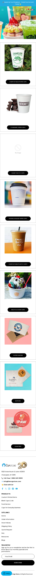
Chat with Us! (8, 485)
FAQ (3, 533)
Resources (5, 537)
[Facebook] (3, 488)
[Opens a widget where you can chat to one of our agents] (6, 573)
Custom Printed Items (9, 497)
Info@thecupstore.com (12, 481)
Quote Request (7, 530)
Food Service (6, 504)
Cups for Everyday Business (11, 508)
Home (4, 516)
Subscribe (18, 563)
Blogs (3, 540)
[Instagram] (9, 488)
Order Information (8, 519)
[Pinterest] (13, 488)
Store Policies (6, 523)
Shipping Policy (7, 526)
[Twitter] (5, 488)
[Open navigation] (3, 10)
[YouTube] (17, 488)
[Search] (22, 10)
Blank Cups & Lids (8, 501)
